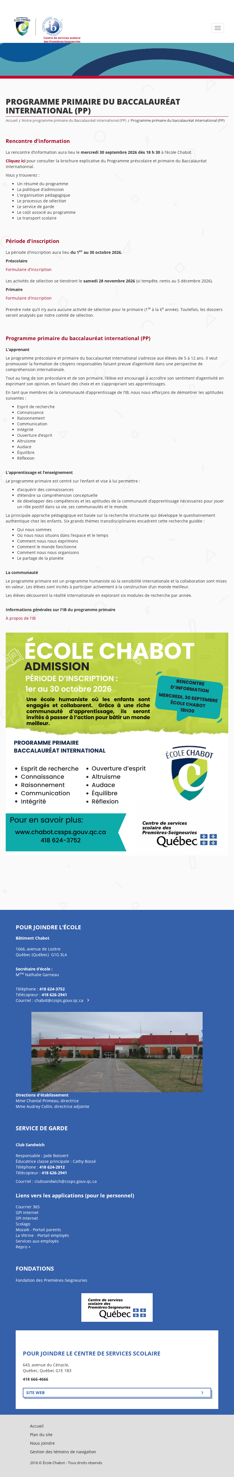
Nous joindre (42, 1443)
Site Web (35, 1392)
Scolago (23, 1224)
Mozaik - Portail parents (38, 1229)
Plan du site (41, 1434)
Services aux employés (37, 1241)
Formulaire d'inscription (29, 269)
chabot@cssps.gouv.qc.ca (59, 1000)
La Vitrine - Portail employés (42, 1235)
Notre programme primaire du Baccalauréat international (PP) (74, 120)
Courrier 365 (28, 1206)
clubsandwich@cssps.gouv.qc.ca (66, 1181)
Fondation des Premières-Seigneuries (51, 1280)
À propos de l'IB (21, 618)
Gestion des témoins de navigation (63, 1451)
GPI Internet (27, 1212)
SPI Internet (27, 1218)
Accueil (11, 120)
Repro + (23, 1246)
